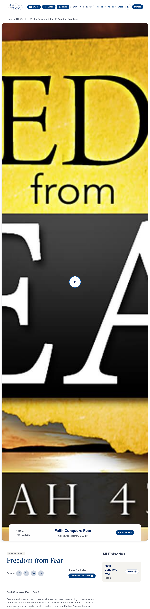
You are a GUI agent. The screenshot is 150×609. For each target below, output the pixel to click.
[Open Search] (128, 7)
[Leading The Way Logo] (16, 6)
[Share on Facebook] (19, 573)
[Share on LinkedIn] (33, 573)
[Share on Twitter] (26, 573)
